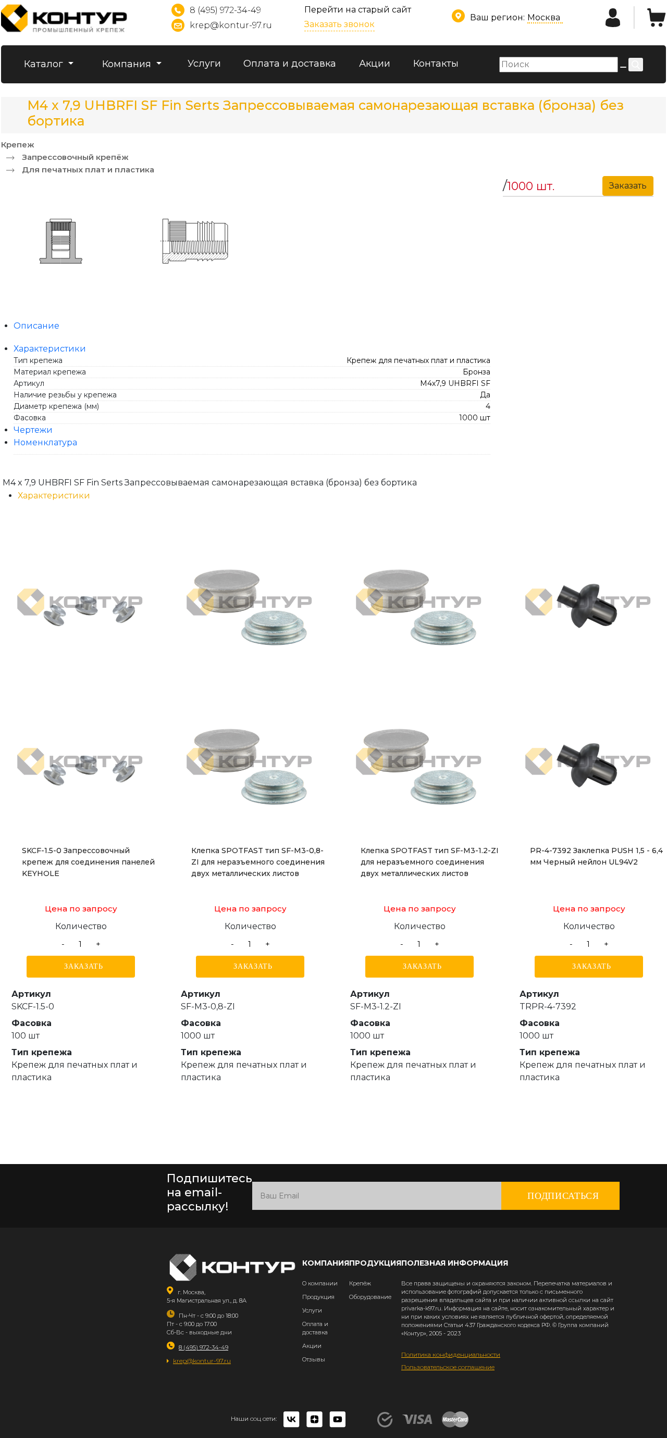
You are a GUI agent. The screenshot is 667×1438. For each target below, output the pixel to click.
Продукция (318, 1297)
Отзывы (313, 1359)
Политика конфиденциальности (450, 1354)
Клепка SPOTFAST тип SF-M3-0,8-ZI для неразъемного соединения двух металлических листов (258, 862)
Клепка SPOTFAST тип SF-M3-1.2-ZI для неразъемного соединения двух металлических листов (430, 862)
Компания (128, 64)
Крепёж (360, 1283)
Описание (36, 326)
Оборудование (370, 1297)
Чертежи (33, 430)
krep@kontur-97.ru (231, 25)
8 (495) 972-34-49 (225, 10)
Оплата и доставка (289, 63)
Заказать (83, 966)
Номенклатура (45, 442)
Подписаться (563, 1196)
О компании (320, 1283)
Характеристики (50, 349)
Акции (374, 63)
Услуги (204, 63)
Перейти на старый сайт (357, 10)
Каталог (45, 64)
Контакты (436, 63)
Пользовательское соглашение (448, 1367)
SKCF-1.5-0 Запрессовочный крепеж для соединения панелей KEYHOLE (88, 862)
